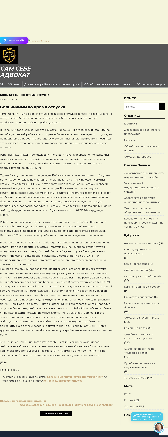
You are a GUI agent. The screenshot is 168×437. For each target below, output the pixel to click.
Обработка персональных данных (108, 84)
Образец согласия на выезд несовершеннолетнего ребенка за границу (66, 405)
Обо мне (14, 84)
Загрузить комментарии (56, 413)
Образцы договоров (151, 84)
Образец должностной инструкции (23, 401)
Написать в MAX (16, 40)
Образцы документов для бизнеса (141, 305)
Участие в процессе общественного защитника (142, 210)
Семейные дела (134, 327)
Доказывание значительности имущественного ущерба (144, 175)
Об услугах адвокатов (138, 297)
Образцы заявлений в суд (141, 317)
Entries (131, 400)
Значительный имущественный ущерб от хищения (142, 187)
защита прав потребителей (142, 276)
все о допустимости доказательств (137, 251)
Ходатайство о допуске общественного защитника (142, 200)
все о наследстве (135, 263)
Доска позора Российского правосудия (52, 84)
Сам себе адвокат (15, 72)
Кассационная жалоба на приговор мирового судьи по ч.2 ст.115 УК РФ (143, 222)
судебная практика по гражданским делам (139, 336)
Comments (134, 406)
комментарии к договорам (142, 286)
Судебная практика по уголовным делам (139, 350)
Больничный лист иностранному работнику (75, 376)
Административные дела (141, 243)
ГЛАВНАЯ (130, 123)
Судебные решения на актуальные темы (139, 365)
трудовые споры (135, 377)
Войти (128, 393)
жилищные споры (136, 270)
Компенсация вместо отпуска (62, 380)
